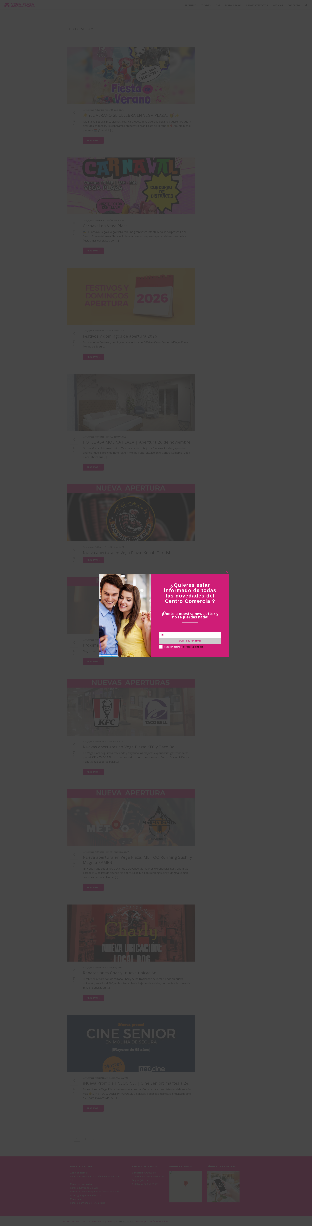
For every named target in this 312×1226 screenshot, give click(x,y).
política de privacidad (193, 646)
